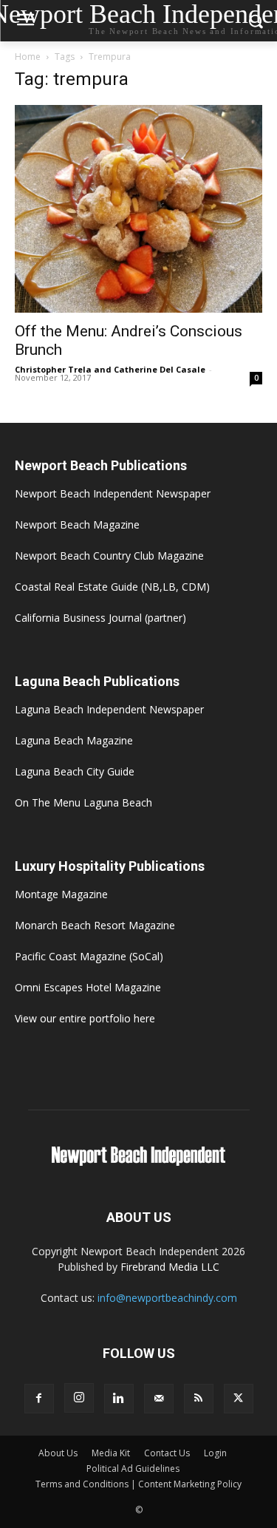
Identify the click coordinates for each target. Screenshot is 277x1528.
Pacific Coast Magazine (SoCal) (89, 956)
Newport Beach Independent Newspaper (113, 493)
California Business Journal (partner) (100, 618)
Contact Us (167, 1453)
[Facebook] (39, 1398)
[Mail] (159, 1398)
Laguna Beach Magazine (74, 740)
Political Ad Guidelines (132, 1468)
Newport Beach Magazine (77, 524)
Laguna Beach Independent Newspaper (109, 709)
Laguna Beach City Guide (74, 771)
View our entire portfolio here (85, 1018)
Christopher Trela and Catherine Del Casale (110, 369)
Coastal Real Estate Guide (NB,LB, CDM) (112, 587)
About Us (58, 1453)
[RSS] (198, 1398)
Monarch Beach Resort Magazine (95, 925)
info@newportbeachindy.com (167, 1298)
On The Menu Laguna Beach (83, 802)
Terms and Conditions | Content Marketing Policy (138, 1484)
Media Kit (111, 1453)
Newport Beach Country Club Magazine (109, 556)
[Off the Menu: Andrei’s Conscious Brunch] (138, 209)
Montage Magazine (61, 894)
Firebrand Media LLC (169, 1267)
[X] (238, 1398)
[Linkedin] (119, 1398)
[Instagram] (79, 1398)
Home (28, 56)
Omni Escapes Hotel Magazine (88, 987)
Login (215, 1453)
